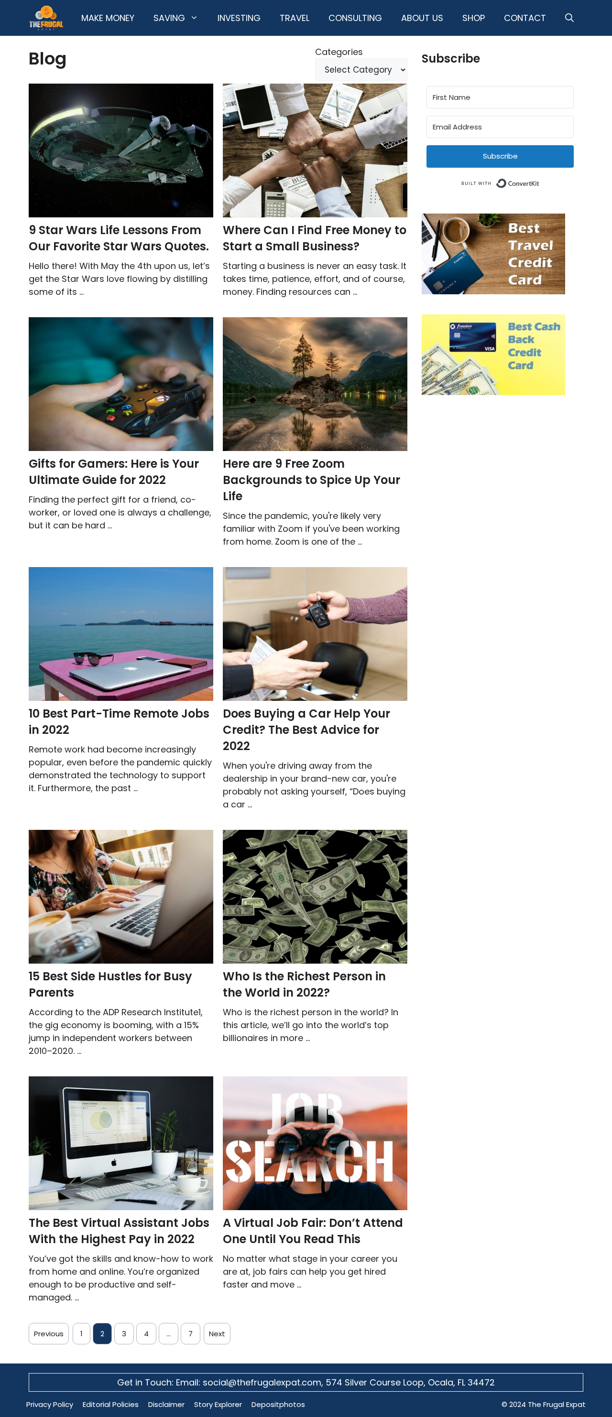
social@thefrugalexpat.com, (264, 1382)
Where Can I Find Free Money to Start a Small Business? (314, 238)
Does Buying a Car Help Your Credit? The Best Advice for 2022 (306, 730)
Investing (239, 18)
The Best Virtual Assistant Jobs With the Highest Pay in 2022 (119, 1231)
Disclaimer (166, 1404)
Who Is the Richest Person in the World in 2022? (304, 984)
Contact (525, 18)
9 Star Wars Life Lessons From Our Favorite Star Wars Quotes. (119, 238)
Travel (294, 18)
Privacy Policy (49, 1404)
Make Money (107, 18)
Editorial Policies (111, 1404)
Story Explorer (218, 1404)
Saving (169, 18)
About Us (422, 18)
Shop (473, 18)
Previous (49, 1334)
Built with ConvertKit (539, 182)
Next (217, 1334)
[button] (569, 18)
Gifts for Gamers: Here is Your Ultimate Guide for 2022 (114, 472)
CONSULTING (355, 18)
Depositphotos (278, 1404)
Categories (339, 52)
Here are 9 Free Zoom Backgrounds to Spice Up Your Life (311, 480)
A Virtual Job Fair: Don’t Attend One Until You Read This (313, 1231)
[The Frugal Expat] (46, 18)
